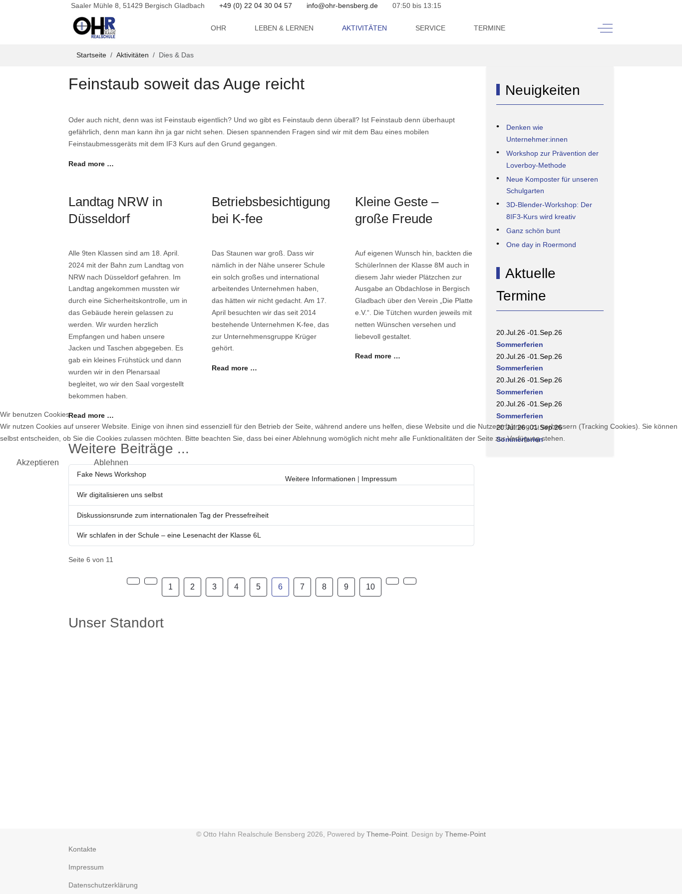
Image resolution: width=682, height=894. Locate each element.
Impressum (379, 479)
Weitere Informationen (320, 479)
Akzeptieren (37, 462)
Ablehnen (111, 462)
